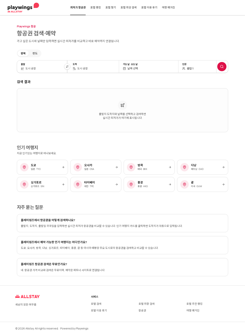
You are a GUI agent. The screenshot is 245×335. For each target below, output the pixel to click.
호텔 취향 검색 (129, 7)
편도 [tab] (35, 53)
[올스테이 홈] (23, 8)
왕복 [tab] (23, 53)
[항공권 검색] (221, 66)
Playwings (82, 328)
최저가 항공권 (78, 7)
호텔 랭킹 (95, 7)
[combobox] (44, 68)
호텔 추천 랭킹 (194, 304)
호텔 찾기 (110, 7)
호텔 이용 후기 (149, 7)
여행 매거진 (168, 7)
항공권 (142, 310)
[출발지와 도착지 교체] (67, 67)
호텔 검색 (96, 304)
